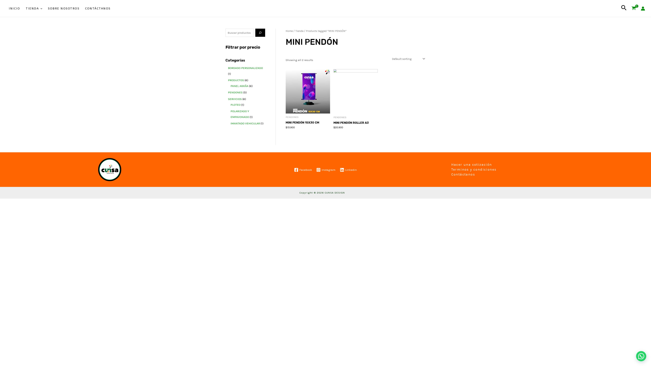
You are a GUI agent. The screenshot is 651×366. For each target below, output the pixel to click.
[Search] (260, 33)
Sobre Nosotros (63, 8)
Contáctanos (98, 8)
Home (289, 31)
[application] (40, 8)
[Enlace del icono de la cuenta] (643, 8)
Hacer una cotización (471, 165)
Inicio (14, 8)
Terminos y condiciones (474, 169)
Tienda (32, 8)
